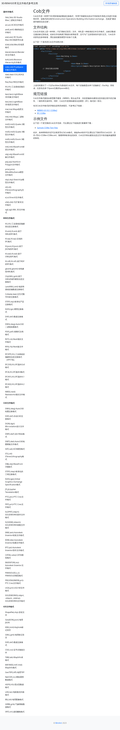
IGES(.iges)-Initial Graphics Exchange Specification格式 (13, 482)
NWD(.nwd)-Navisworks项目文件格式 (15, 394)
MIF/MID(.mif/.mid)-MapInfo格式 (14, 666)
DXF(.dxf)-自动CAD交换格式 (14, 417)
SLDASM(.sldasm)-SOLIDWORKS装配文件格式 (15, 525)
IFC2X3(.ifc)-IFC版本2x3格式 (15, 366)
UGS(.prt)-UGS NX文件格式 (14, 589)
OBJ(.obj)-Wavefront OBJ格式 (14, 465)
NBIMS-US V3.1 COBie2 (47, 110)
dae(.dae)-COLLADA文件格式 (14, 76)
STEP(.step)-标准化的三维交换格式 (14, 473)
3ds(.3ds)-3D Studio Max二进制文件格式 (13, 18)
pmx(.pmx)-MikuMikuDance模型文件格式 (14, 172)
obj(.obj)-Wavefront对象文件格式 (14, 155)
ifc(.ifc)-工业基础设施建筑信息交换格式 (15, 225)
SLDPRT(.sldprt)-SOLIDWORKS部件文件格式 (15, 515)
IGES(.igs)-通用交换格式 (14, 310)
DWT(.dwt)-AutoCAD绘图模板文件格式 (15, 443)
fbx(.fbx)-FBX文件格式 (14, 82)
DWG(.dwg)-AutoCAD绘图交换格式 (14, 410)
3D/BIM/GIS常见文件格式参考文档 (19, 3)
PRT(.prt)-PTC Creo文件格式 (14, 505)
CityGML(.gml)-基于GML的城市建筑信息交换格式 (14, 279)
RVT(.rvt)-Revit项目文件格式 (14, 340)
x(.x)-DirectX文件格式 (14, 197)
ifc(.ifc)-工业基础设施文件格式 (15, 88)
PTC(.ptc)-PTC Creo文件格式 (14, 498)
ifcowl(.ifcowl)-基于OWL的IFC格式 (13, 255)
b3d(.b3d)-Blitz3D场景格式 (14, 46)
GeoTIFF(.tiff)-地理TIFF (14, 672)
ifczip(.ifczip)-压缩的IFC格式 (13, 240)
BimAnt (58, 723)
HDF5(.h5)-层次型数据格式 (14, 686)
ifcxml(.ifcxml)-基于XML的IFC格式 (13, 232)
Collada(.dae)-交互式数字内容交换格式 (15, 295)
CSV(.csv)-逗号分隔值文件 (15, 651)
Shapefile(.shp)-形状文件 (14, 613)
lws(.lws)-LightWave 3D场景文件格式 (13, 103)
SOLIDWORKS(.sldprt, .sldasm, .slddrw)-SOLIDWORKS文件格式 (15, 598)
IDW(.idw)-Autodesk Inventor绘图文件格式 (14, 541)
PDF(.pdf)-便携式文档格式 (14, 333)
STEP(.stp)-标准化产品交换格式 (14, 303)
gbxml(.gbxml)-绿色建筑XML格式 (14, 270)
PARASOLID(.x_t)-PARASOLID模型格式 (14, 574)
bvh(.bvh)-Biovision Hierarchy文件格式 (13, 61)
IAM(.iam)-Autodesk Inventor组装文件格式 (14, 534)
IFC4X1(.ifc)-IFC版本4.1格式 (14, 378)
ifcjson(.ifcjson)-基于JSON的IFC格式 (14, 247)
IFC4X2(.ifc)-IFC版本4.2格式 (14, 385)
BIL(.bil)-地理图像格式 (14, 699)
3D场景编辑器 (111, 3)
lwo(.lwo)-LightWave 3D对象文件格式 (14, 95)
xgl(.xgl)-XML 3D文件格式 (15, 211)
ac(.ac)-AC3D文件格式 (14, 25)
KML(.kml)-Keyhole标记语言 (14, 628)
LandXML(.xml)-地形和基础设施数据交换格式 (14, 288)
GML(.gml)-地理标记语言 (14, 636)
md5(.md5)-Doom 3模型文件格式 (14, 140)
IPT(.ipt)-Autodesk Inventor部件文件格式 (14, 549)
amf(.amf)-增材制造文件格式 (14, 31)
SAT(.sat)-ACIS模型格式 (15, 449)
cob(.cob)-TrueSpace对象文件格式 (14, 68)
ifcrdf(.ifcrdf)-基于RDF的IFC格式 (14, 262)
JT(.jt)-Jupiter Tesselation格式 (12, 490)
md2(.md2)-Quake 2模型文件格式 (15, 125)
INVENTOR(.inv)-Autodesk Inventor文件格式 (14, 565)
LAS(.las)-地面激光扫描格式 (14, 693)
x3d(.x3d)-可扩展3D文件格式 (14, 203)
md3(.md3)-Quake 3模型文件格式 (15, 133)
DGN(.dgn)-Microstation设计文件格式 (14, 426)
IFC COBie (41, 113)
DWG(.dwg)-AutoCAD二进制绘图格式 (14, 325)
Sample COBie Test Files (47, 127)
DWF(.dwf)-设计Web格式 (15, 435)
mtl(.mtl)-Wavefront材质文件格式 (14, 148)
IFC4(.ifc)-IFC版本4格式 (14, 372)
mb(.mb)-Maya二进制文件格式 (14, 118)
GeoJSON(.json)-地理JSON (14, 621)
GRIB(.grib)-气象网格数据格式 (15, 705)
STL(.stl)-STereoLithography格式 (14, 456)
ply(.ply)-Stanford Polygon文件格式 (12, 163)
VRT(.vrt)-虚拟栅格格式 (14, 711)
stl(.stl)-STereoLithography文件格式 (14, 190)
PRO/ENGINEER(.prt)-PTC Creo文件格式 (14, 581)
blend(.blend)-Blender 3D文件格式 (14, 53)
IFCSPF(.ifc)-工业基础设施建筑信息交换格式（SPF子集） (15, 357)
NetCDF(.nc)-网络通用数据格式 (14, 678)
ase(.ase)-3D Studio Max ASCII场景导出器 (14, 38)
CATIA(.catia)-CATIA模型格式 (14, 556)
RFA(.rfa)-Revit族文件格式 (14, 348)
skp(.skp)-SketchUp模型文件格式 (14, 181)
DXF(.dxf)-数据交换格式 (14, 318)
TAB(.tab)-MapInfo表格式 (14, 658)
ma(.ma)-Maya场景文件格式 (14, 110)
